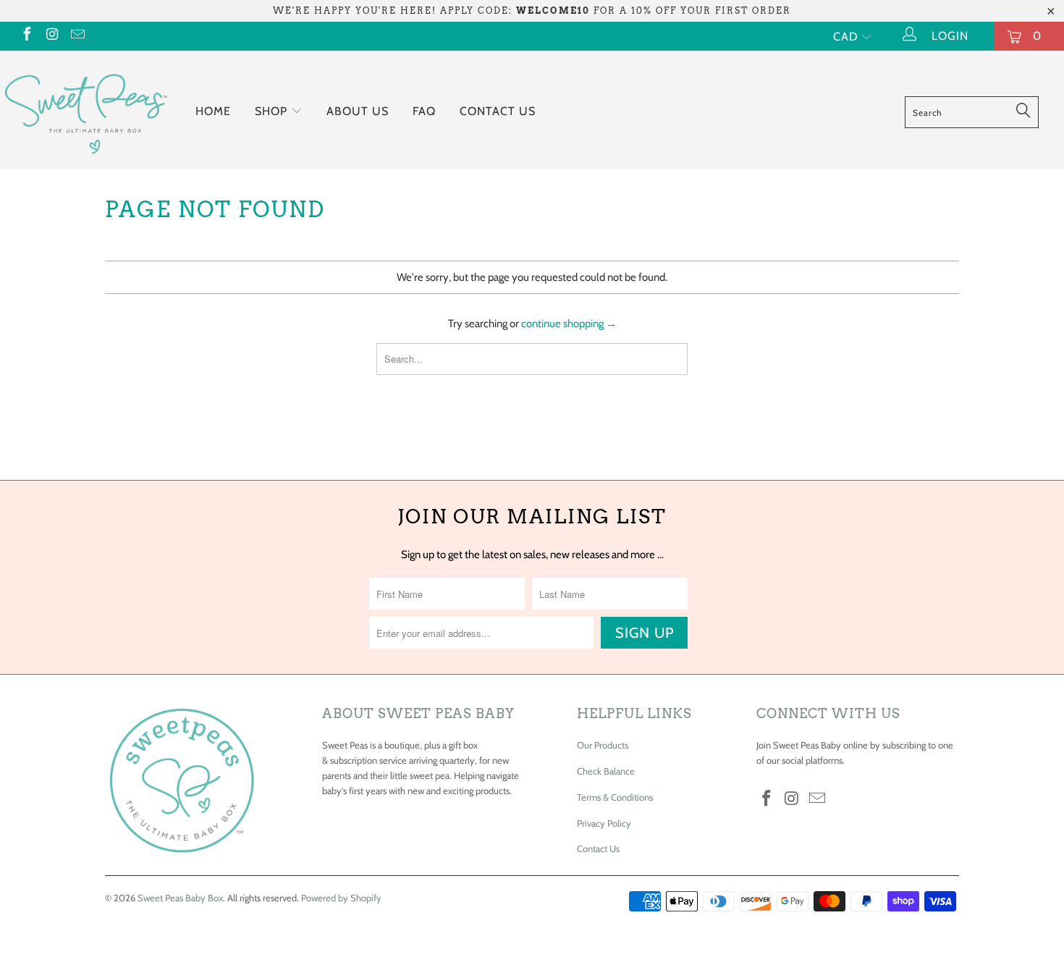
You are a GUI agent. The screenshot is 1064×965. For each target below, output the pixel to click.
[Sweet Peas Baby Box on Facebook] (26, 36)
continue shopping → (569, 323)
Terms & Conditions (615, 797)
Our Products (602, 745)
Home (213, 111)
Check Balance (606, 771)
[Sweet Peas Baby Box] (85, 110)
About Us (357, 111)
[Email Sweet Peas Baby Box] (77, 36)
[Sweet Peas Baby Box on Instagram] (51, 36)
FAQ (424, 111)
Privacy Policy (604, 823)
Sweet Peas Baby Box (180, 897)
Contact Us (498, 111)
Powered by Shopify (341, 897)
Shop (273, 111)
